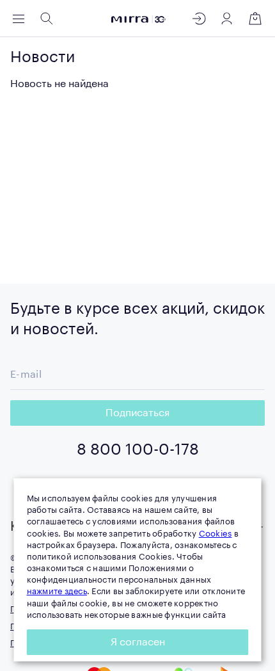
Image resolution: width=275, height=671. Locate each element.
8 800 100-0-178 (138, 449)
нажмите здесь (57, 591)
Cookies (215, 534)
